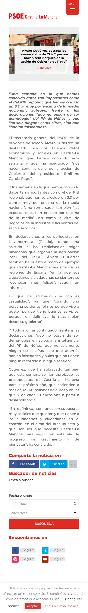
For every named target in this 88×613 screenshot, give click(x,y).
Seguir (28, 550)
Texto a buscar (21, 480)
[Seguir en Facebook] (15, 550)
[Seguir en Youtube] (45, 559)
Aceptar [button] (32, 606)
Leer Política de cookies (61, 606)
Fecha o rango (20, 495)
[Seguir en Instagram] (15, 559)
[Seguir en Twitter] (45, 550)
